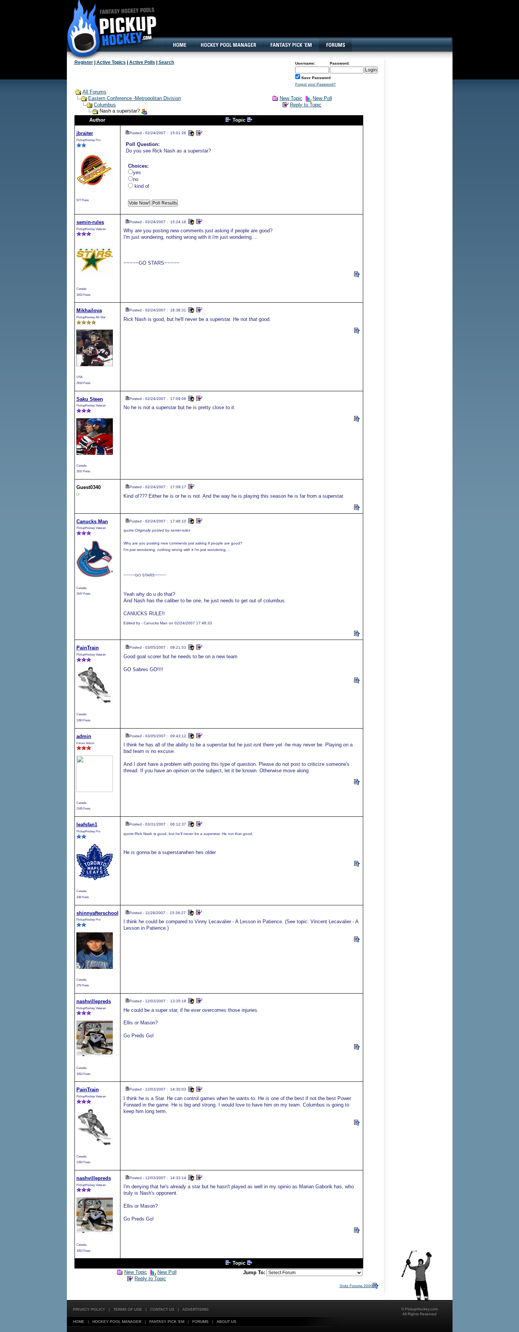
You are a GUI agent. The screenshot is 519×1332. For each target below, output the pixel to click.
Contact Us (162, 1309)
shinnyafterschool (97, 913)
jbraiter (84, 133)
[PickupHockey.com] (108, 28)
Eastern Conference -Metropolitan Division (134, 98)
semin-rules (90, 222)
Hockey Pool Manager (116, 1321)
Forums (200, 1321)
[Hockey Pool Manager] (228, 45)
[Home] (179, 45)
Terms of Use (127, 1309)
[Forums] (335, 45)
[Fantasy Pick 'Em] (290, 45)
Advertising (195, 1309)
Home (78, 1321)
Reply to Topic (305, 105)
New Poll (322, 98)
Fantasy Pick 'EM (166, 1321)
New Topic (291, 98)
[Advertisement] (314, 25)
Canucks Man (92, 521)
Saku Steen (89, 399)
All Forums (94, 92)
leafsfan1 (86, 824)
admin (83, 736)
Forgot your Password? (315, 84)
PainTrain (87, 648)
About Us (226, 1321)
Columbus (105, 105)
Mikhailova (89, 310)
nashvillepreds (93, 1001)
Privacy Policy (89, 1309)
